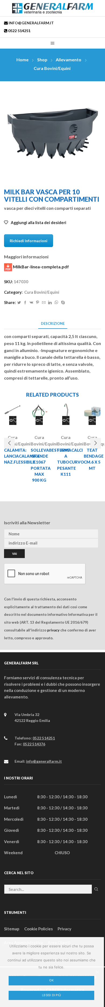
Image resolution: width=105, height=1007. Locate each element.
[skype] (62, 302)
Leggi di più (51, 995)
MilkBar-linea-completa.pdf (40, 266)
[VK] (31, 302)
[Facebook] (25, 302)
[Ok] (97, 972)
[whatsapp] (56, 302)
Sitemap (11, 928)
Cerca (96, 889)
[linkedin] (50, 302)
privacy (53, 630)
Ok (51, 980)
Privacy (64, 928)
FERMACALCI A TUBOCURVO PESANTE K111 (66, 462)
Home (22, 59)
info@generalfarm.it (31, 23)
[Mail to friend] (44, 302)
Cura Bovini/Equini (52, 68)
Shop (42, 59)
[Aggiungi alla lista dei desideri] (15, 420)
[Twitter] (19, 302)
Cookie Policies (38, 928)
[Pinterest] (37, 302)
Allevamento (68, 59)
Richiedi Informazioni (28, 240)
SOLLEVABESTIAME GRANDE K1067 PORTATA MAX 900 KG (39, 465)
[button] (9, 443)
